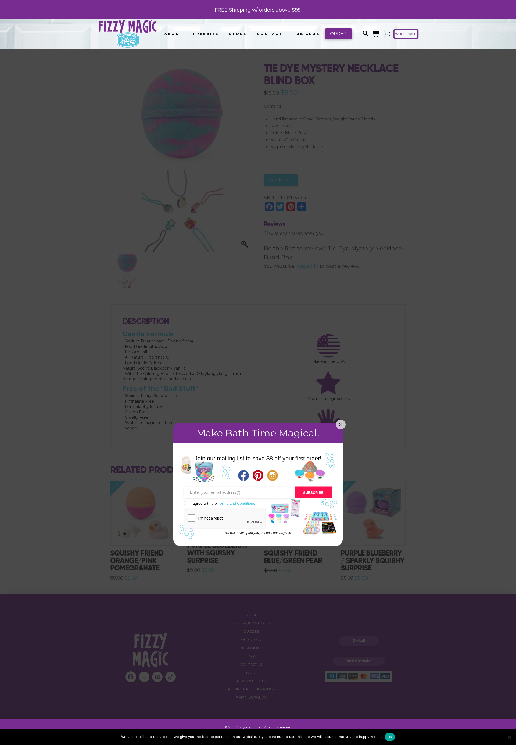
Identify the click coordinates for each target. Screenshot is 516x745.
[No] (509, 737)
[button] (365, 34)
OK (389, 737)
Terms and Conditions (236, 503)
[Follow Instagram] (272, 476)
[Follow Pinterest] (258, 476)
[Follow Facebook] (243, 476)
